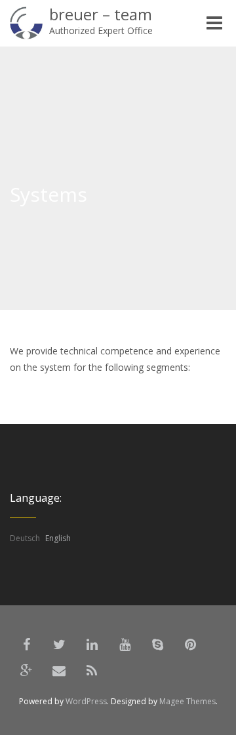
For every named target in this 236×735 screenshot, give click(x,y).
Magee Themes (187, 701)
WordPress (86, 701)
